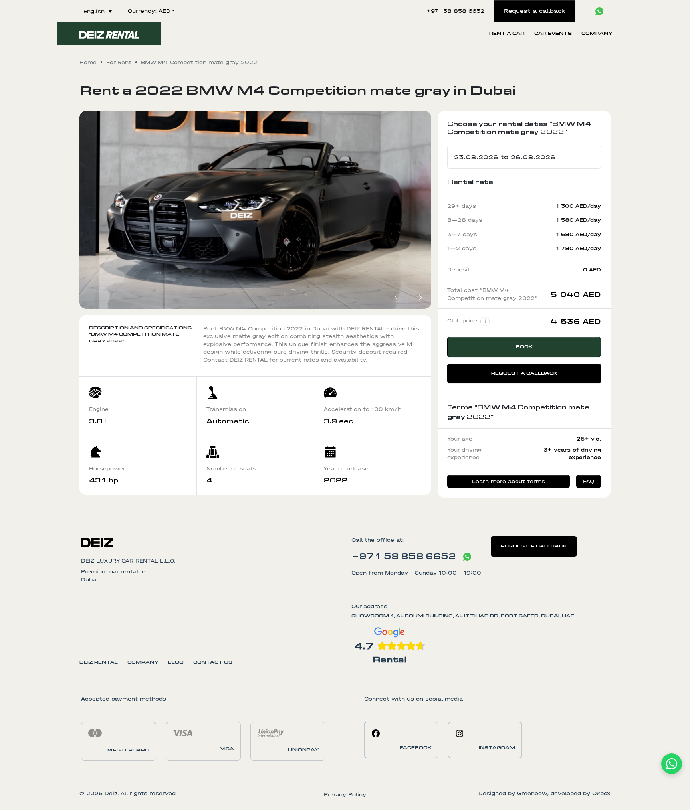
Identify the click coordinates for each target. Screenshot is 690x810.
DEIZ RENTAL (98, 662)
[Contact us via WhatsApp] (467, 556)
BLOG (176, 662)
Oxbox (601, 793)
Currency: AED (149, 11)
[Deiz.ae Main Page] (210, 541)
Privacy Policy (345, 795)
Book (524, 346)
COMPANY (142, 662)
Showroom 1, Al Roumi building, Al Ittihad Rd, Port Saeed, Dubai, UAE (462, 615)
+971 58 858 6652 (403, 556)
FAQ (588, 481)
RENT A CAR (507, 33)
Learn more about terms (508, 481)
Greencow (532, 793)
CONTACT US (212, 662)
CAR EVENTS (553, 33)
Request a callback (524, 373)
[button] (396, 297)
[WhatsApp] (671, 763)
